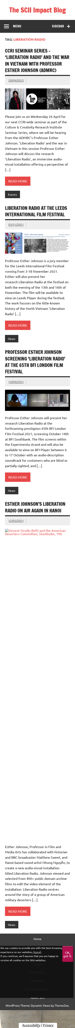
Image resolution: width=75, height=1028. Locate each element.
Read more (17, 181)
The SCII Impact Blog (37, 10)
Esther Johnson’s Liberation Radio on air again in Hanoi (35, 507)
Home (37, 938)
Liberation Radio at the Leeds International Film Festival (36, 211)
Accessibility (31, 1025)
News (11, 339)
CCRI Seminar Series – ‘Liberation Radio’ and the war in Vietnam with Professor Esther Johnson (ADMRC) (37, 60)
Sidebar (58, 26)
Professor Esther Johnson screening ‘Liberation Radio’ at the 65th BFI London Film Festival (35, 362)
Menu (17, 26)
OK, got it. (67, 954)
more (37, 952)
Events (12, 194)
